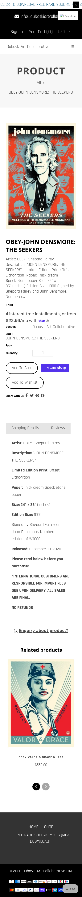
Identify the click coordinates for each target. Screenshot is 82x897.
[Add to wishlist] (41, 747)
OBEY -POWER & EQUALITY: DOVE (41, 759)
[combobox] (64, 32)
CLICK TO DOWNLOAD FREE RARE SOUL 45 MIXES (41, 4)
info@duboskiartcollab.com (43, 16)
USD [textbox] (61, 31)
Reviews (58, 428)
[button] (46, 788)
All (39, 82)
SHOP (48, 829)
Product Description (28, 416)
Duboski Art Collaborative (28, 46)
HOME (33, 829)
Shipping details (25, 428)
